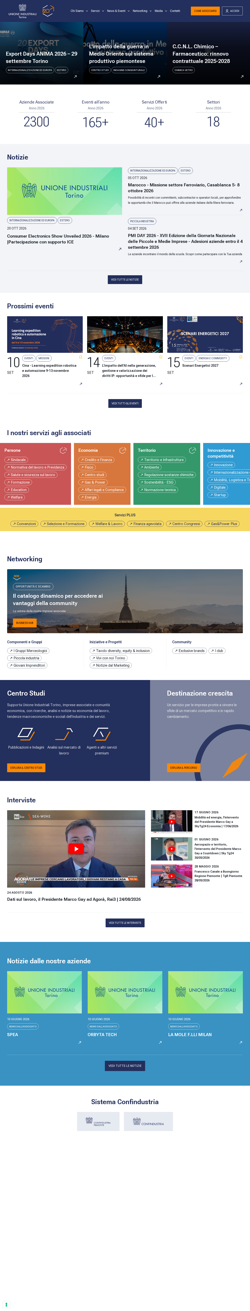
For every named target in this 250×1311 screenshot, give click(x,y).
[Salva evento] (81, 357)
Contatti (175, 11)
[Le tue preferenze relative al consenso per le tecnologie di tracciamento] (6, 1304)
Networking (140, 11)
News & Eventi (116, 11)
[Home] (30, 11)
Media (159, 11)
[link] (64, 215)
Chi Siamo (77, 11)
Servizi (95, 11)
